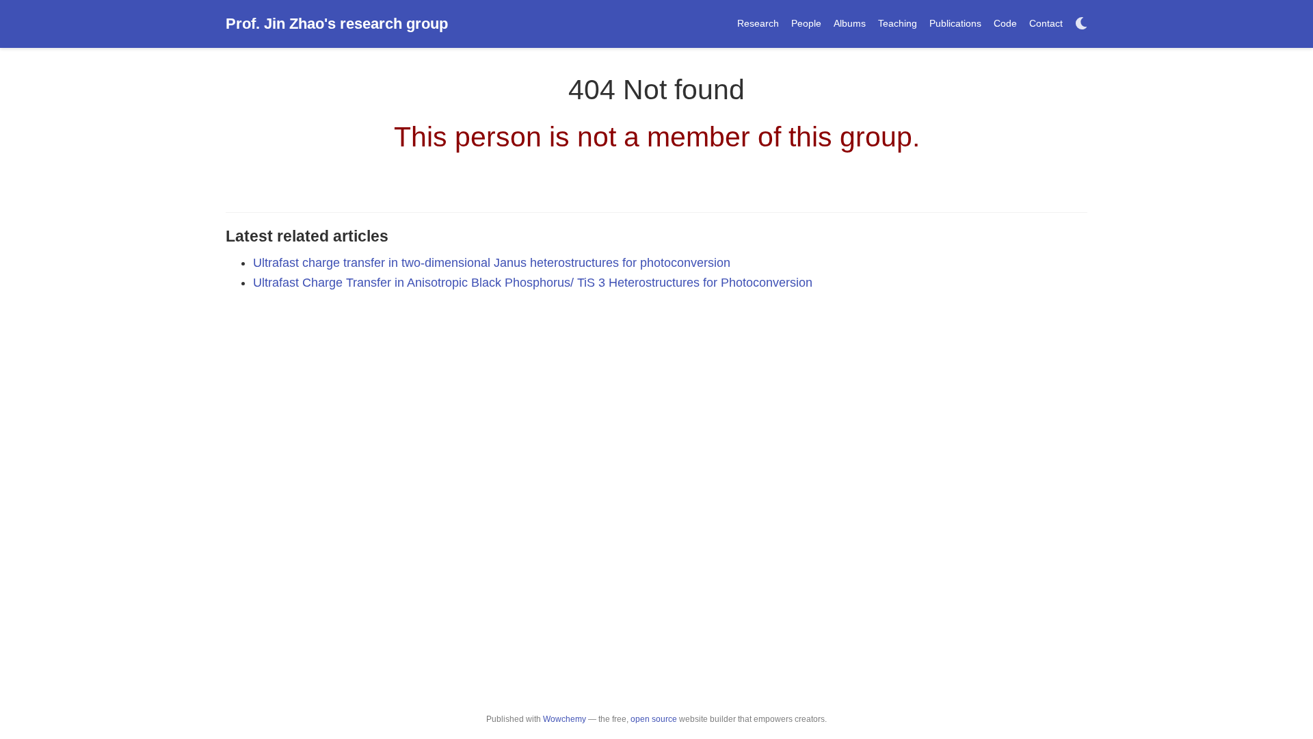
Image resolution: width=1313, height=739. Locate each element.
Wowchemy (564, 719)
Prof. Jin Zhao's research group (337, 23)
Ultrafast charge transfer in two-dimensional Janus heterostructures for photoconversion (491, 263)
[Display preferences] (1081, 24)
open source (654, 719)
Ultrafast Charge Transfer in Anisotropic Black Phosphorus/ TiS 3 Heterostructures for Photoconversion (532, 282)
